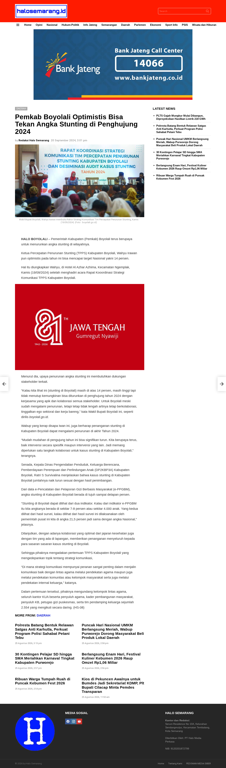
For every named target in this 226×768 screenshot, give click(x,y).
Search (207, 12)
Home (27, 24)
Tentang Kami (175, 763)
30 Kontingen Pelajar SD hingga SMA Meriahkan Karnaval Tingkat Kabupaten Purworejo (44, 658)
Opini (39, 24)
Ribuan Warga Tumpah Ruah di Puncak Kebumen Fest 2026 (42, 681)
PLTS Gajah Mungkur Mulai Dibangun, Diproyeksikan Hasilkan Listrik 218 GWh (181, 117)
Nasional (52, 24)
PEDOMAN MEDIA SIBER (198, 763)
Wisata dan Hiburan (204, 24)
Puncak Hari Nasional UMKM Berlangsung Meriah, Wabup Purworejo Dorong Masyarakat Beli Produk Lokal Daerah (113, 631)
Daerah (125, 24)
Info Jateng (90, 24)
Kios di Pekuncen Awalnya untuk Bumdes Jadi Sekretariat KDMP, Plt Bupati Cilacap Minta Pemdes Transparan (113, 685)
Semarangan (109, 24)
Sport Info (171, 24)
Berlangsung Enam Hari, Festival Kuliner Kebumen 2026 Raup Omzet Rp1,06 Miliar (111, 658)
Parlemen (140, 24)
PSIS (185, 24)
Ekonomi (155, 24)
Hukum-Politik (70, 24)
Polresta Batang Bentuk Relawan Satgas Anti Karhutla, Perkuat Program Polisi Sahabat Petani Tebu (44, 631)
